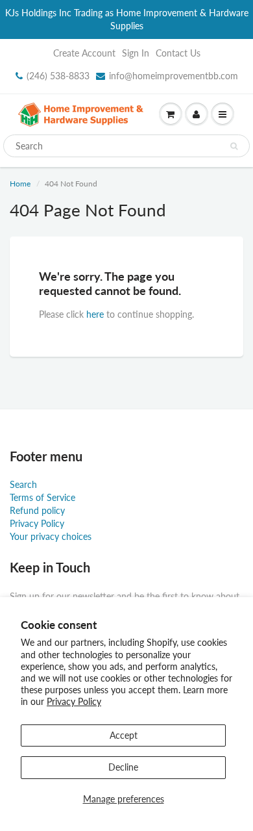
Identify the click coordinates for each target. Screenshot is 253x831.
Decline (123, 767)
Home (20, 183)
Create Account (84, 52)
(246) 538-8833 (58, 75)
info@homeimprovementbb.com (173, 75)
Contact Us (178, 52)
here (95, 314)
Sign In (135, 52)
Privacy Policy (74, 701)
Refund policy (37, 510)
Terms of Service (42, 497)
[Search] (234, 146)
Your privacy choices (50, 536)
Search (23, 484)
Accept (124, 735)
